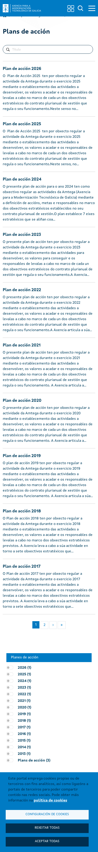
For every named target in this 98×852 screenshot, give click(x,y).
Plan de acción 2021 (22, 345)
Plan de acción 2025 (22, 124)
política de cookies (50, 800)
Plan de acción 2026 (22, 69)
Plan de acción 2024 (22, 179)
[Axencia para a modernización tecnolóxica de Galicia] (22, 8)
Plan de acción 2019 (22, 456)
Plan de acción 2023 (22, 235)
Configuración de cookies (47, 814)
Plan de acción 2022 (22, 290)
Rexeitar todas (47, 827)
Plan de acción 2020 (22, 401)
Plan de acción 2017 (22, 566)
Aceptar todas (47, 841)
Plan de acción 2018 (22, 511)
